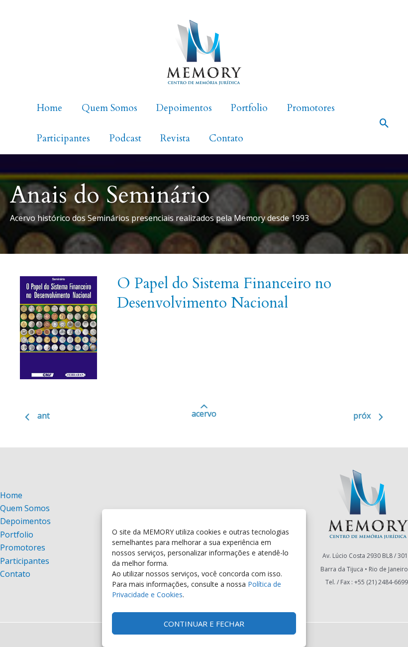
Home (11, 495)
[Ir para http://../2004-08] (333, 418)
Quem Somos (25, 508)
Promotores (22, 547)
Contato (15, 573)
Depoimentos (25, 521)
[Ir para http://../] (204, 417)
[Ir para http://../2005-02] (74, 418)
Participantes (24, 560)
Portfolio (16, 534)
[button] (384, 123)
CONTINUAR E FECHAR (204, 624)
